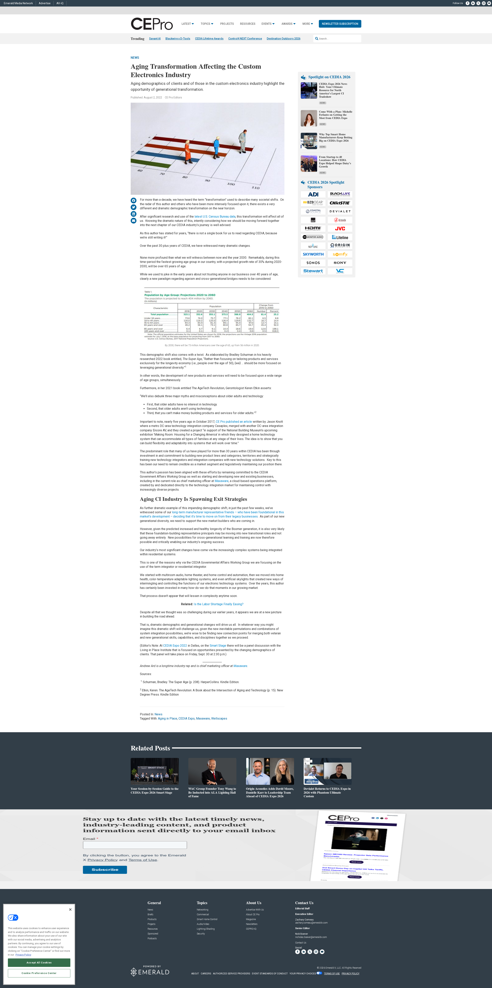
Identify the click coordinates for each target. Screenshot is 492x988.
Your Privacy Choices (303, 973)
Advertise (45, 3)
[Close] (70, 909)
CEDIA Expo (187, 718)
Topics (205, 23)
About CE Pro (252, 914)
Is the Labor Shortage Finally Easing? (219, 604)
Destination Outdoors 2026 (283, 38)
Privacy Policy (23, 954)
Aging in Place (167, 718)
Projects (227, 23)
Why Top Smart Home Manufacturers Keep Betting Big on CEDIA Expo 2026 (335, 137)
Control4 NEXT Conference (245, 38)
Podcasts (152, 938)
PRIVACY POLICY (350, 973)
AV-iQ (60, 3)
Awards (287, 23)
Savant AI (155, 38)
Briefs (150, 914)
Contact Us (300, 942)
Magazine (251, 919)
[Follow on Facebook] (468, 3)
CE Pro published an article (234, 421)
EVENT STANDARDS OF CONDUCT (270, 973)
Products (152, 919)
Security (201, 934)
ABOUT (195, 973)
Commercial (203, 914)
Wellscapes (219, 718)
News (135, 57)
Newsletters (252, 924)
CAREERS (206, 973)
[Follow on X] (478, 3)
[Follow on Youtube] (489, 3)
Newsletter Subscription (340, 23)
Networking (202, 910)
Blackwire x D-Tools (177, 38)
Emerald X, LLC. (333, 968)
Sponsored (153, 934)
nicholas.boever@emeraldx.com (311, 937)
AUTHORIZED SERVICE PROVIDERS (231, 973)
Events (267, 23)
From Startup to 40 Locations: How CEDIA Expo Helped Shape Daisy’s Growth (335, 161)
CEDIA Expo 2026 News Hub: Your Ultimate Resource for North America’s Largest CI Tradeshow (333, 90)
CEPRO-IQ (251, 929)
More (306, 23)
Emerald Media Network (18, 3)
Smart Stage (218, 645)
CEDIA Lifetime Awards (209, 38)
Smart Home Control (207, 919)
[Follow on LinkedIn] (473, 3)
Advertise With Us (255, 910)
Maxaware (222, 481)
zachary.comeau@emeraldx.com (311, 922)
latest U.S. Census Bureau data (214, 216)
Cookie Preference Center (39, 972)
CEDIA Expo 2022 (175, 645)
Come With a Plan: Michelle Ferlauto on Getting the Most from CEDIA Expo (335, 115)
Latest (186, 23)
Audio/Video (203, 924)
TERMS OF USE (332, 973)
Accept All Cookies (39, 962)
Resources (247, 23)
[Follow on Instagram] (484, 3)
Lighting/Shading (206, 929)
